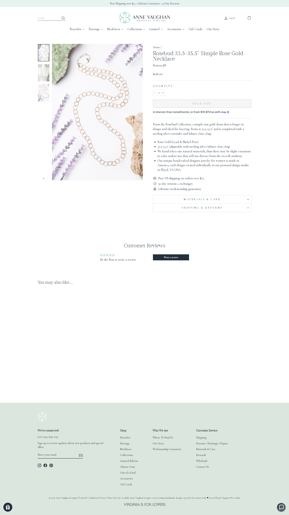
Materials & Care (202, 199)
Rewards (201, 455)
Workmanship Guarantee (167, 449)
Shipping (201, 437)
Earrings (94, 29)
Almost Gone (127, 466)
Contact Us (202, 466)
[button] (281, 507)
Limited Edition (129, 461)
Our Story (213, 29)
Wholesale (202, 461)
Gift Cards (195, 29)
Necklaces (114, 29)
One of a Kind (128, 472)
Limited (154, 29)
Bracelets (76, 29)
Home (156, 47)
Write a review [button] (171, 257)
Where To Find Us (163, 437)
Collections (135, 29)
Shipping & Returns (202, 207)
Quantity (163, 86)
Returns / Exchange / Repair (212, 443)
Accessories (174, 29)
